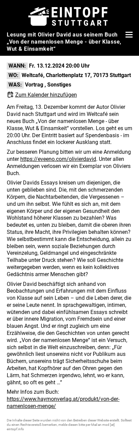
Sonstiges (59, 84)
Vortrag (34, 84)
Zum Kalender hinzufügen (46, 95)
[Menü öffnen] (128, 34)
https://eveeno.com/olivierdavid (58, 159)
